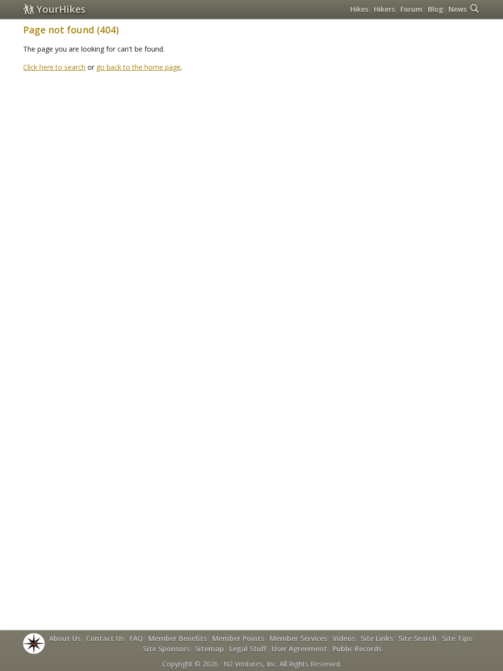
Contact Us (105, 638)
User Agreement (299, 648)
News (457, 9)
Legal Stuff (247, 648)
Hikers (384, 9)
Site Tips (457, 638)
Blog (435, 9)
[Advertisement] (251, 102)
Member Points (238, 638)
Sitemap (209, 648)
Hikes (359, 9)
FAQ (136, 638)
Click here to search (54, 67)
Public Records (357, 648)
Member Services (298, 638)
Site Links (377, 638)
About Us (65, 638)
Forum (411, 9)
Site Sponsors (166, 648)
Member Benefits (177, 638)
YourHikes (60, 9)
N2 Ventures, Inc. (251, 664)
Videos (344, 638)
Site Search (417, 638)
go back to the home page (138, 67)
